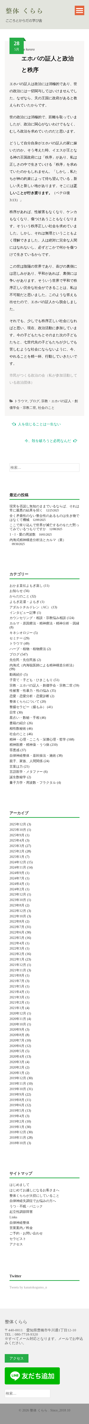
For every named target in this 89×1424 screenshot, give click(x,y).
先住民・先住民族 (22, 660)
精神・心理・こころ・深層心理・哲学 (37, 739)
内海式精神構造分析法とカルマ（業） (37, 540)
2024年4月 (16, 884)
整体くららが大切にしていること (34, 1195)
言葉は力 (16, 766)
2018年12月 (17, 1132)
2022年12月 (17, 911)
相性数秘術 (17, 728)
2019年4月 (16, 1116)
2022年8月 (16, 921)
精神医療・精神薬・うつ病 (29, 744)
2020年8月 (16, 1035)
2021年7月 (16, 981)
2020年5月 (16, 1051)
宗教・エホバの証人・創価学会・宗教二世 (41, 685)
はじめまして (19, 1185)
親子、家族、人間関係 (26, 761)
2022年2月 (16, 954)
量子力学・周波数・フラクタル (32, 782)
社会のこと (46, 407)
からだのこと (19, 596)
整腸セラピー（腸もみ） (27, 707)
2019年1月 (16, 1127)
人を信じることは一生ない (39, 424)
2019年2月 (16, 1121)
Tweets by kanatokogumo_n (28, 1287)
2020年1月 (16, 1073)
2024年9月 (16, 873)
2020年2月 (16, 1067)
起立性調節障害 (21, 1212)
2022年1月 (16, 959)
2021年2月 (16, 1002)
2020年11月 (17, 1019)
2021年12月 (17, 965)
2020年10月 (17, 1024)
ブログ (34, 401)
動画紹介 (16, 674)
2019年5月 (16, 1110)
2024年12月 (17, 862)
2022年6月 (16, 932)
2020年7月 (16, 1040)
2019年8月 (16, 1100)
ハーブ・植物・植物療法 (27, 649)
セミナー (16, 638)
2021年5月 (16, 986)
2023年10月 (17, 900)
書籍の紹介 (17, 723)
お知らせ (16, 591)
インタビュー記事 (22, 612)
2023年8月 (16, 905)
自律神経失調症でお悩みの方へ (32, 1201)
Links (13, 1217)
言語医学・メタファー (26, 771)
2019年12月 (17, 1078)
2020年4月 (16, 1056)
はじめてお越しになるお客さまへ (34, 1190)
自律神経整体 (19, 1222)
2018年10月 (17, 1143)
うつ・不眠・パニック (26, 1206)
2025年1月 (16, 857)
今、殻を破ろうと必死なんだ (48, 441)
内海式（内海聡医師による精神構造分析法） (42, 665)
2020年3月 (16, 1062)
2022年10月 (17, 916)
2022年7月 (16, 927)
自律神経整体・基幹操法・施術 (32, 755)
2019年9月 (16, 1094)
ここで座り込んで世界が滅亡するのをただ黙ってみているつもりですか (44, 527)
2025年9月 (16, 835)
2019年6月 (16, 1105)
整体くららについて (24, 701)
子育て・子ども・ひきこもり (31, 680)
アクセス (16, 1244)
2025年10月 (17, 830)
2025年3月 (16, 846)
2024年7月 (16, 878)
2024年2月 (16, 889)
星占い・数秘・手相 (24, 717)
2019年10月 (17, 1089)
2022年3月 (16, 948)
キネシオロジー (21, 633)
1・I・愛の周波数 (22, 534)
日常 (12, 712)
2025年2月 (16, 851)
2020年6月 (16, 1046)
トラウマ (21, 401)
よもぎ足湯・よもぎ (24, 602)
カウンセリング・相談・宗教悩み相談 (37, 618)
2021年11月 (17, 970)
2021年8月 (16, 975)
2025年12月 (17, 824)
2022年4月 (16, 943)
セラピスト (17, 1239)
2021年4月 (16, 992)
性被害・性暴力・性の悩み (29, 690)
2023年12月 (17, 894)
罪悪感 (14, 750)
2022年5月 (16, 938)
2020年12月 (17, 1013)
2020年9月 (16, 1029)
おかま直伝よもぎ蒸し (26, 585)
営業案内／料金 (21, 1228)
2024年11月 (17, 867)
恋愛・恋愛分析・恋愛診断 (29, 696)
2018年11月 (17, 1137)
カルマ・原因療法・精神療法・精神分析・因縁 (44, 623)
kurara (30, 49)
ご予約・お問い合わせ (26, 1233)
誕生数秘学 (17, 777)
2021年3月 (16, 997)
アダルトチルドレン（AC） (30, 607)
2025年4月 (16, 840)
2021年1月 (16, 1008)
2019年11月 (17, 1083)
